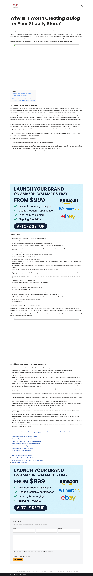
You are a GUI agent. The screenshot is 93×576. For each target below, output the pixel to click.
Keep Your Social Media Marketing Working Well (24, 457)
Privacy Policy (30, 571)
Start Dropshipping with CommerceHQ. (22, 439)
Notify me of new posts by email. (22, 556)
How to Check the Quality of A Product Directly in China (26, 443)
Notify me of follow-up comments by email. (25, 554)
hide (18, 91)
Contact (75, 571)
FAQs (45, 571)
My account (68, 571)
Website (60, 528)
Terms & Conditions (20, 571)
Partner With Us (60, 571)
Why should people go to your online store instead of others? (27, 460)
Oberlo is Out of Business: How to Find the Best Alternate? (26, 441)
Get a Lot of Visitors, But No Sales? (20, 453)
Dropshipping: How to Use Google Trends (22, 448)
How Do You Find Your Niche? (19, 462)
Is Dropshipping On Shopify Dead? (65, 431)
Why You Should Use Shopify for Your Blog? (19, 431)
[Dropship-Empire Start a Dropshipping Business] (15, 6)
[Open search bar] (82, 6)
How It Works (39, 571)
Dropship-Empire (21, 574)
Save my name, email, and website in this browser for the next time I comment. (33, 551)
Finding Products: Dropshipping (20, 446)
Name (15, 528)
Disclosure (51, 571)
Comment (16, 534)
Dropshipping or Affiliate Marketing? (21, 450)
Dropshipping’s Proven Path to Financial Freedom (24, 436)
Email (37, 528)
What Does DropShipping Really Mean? (22, 455)
